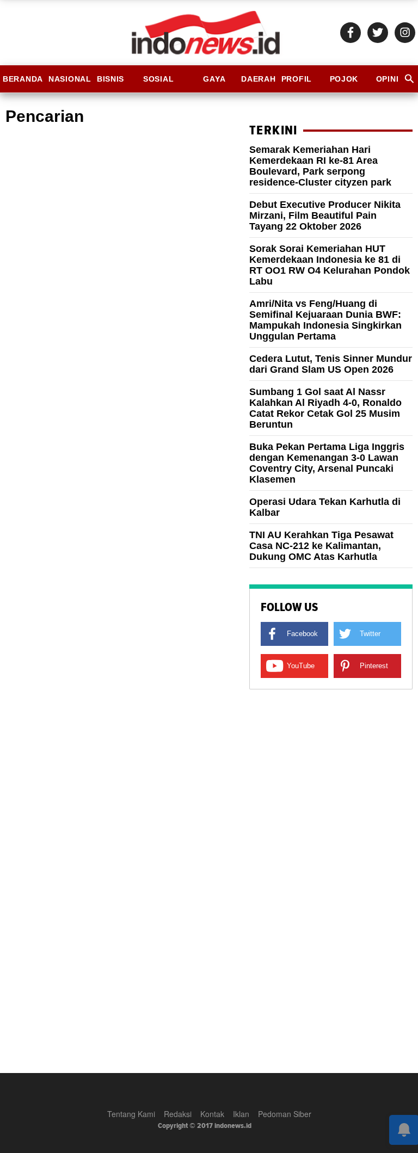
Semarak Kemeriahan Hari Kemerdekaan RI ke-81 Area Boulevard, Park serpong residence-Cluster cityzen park (320, 166)
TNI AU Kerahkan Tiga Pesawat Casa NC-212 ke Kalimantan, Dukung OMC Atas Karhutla (321, 545)
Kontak (212, 1113)
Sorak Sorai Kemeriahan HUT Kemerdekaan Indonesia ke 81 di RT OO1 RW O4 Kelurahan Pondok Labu (329, 265)
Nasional (69, 79)
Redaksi (178, 1113)
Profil (296, 79)
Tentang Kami (131, 1113)
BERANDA (23, 79)
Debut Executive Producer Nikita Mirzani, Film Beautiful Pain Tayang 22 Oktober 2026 (325, 215)
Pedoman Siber (284, 1113)
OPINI (387, 79)
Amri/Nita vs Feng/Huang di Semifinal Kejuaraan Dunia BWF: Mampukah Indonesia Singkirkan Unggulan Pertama (325, 320)
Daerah (258, 79)
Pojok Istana (344, 84)
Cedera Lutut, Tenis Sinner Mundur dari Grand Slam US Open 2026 (330, 364)
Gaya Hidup (214, 84)
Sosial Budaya (158, 84)
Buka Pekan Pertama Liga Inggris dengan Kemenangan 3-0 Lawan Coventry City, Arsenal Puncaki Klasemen (326, 463)
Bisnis (110, 79)
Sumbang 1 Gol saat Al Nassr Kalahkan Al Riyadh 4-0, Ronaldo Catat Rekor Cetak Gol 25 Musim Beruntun (325, 408)
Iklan (241, 1113)
